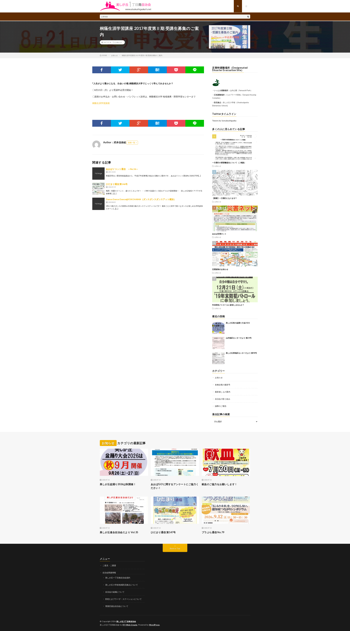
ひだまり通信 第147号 (163, 532)
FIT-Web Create (130, 625)
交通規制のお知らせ (220, 269)
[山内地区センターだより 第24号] (218, 343)
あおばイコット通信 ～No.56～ (122, 169)
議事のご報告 (220, 406)
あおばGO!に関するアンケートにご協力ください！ (175, 486)
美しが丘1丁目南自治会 (126, 621)
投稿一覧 (131, 142)
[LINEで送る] (194, 69)
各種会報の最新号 (222, 385)
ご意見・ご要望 (109, 565)
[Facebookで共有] (101, 69)
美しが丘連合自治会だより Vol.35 (119, 532)
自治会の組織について (114, 592)
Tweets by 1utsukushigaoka (224, 121)
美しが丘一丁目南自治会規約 (117, 577)
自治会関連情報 (109, 572)
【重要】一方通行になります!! (224, 198)
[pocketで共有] (176, 69)
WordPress (154, 625)
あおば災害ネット (219, 234)
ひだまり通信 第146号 (117, 184)
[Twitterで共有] (120, 69)
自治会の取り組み (222, 399)
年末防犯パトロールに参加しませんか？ (228, 305)
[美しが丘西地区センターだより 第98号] (218, 358)
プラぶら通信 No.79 (213, 532)
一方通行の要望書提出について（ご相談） (229, 162)
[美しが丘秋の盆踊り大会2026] (218, 328)
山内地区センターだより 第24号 (239, 338)
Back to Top (175, 548)
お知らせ (118, 42)
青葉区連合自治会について (116, 606)
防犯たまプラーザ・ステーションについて (123, 599)
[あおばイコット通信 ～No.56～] (98, 173)
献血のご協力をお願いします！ (219, 484)
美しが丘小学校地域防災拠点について (121, 585)
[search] (248, 17)
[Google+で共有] (138, 69)
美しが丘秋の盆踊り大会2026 (238, 323)
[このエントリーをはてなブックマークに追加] (157, 69)
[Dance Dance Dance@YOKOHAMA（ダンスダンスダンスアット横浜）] (98, 204)
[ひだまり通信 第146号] (98, 188)
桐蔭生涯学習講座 (101, 103)
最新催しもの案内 (222, 392)
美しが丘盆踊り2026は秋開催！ (118, 484)
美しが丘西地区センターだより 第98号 (241, 353)
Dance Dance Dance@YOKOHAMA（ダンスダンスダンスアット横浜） (141, 199)
